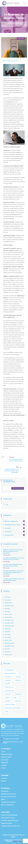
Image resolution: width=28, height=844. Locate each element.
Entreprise (8, 528)
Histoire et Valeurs (6, 757)
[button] (24, 3)
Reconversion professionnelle (12, 708)
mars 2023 (7, 637)
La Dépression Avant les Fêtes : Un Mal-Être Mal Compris (13, 579)
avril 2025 (7, 597)
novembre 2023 (9, 623)
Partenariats (4, 762)
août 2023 (7, 628)
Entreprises (8, 680)
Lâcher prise (8, 694)
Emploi (3, 799)
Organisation (18, 701)
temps (6, 711)
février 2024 (8, 614)
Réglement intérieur (6, 823)
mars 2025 (8, 600)
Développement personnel (15, 23)
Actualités (4, 765)
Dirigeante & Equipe (6, 754)
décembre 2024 (9, 605)
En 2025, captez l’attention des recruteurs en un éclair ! (12, 565)
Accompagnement (9, 670)
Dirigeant (3, 781)
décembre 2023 (9, 620)
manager (7, 697)
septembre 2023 (9, 626)
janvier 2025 (8, 603)
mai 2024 (7, 608)
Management (18, 694)
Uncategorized (9, 535)
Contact (3, 768)
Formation (7, 684)
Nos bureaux (4, 759)
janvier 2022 (8, 654)
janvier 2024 (8, 617)
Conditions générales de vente (9, 820)
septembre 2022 (9, 646)
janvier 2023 (8, 640)
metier (15, 697)
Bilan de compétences (11, 521)
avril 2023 (7, 634)
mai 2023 (7, 631)
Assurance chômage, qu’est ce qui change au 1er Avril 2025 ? (13, 558)
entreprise (18, 677)
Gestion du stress (9, 687)
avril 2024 (7, 611)
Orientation (8, 531)
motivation (7, 701)
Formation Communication (8, 796)
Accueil (5, 23)
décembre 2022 (9, 643)
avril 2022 (7, 652)
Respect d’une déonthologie (9, 815)
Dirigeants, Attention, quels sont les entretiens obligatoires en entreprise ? (13, 572)
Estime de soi (18, 680)
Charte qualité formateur (8, 817)
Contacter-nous (17, 488)
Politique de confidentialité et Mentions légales (14, 836)
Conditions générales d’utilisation (10, 826)
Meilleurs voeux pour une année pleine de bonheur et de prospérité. (13, 551)
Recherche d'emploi (10, 704)
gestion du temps (9, 691)
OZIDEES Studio (17, 841)
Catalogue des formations (8, 802)
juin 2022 (7, 649)
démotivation (8, 677)
